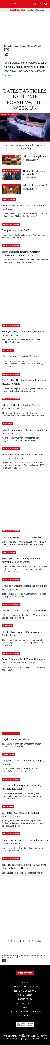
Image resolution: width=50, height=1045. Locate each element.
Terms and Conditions (25, 991)
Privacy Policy (25, 995)
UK (4, 961)
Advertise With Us (25, 1003)
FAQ (25, 1007)
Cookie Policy (25, 999)
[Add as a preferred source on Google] (25, 1024)
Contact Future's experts (25, 987)
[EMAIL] (6, 54)
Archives (39, 941)
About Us (25, 983)
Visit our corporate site (35, 1036)
